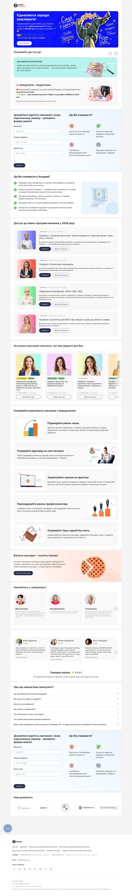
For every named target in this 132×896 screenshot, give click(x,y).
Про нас (15, 847)
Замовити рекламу (53, 850)
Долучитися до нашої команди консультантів (28, 850)
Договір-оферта (17, 881)
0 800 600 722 (34, 855)
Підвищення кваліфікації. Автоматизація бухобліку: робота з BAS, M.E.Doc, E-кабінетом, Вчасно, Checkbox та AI (28, 385)
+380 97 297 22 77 (58, 855)
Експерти (23, 847)
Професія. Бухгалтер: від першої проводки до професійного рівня (57, 383)
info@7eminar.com (23, 860)
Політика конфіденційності (21, 883)
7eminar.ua (106, 889)
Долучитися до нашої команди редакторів (74, 847)
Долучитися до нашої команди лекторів (43, 847)
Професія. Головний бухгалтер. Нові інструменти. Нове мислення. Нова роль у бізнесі (90, 384)
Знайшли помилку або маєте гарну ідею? (77, 850)
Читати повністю (21, 657)
